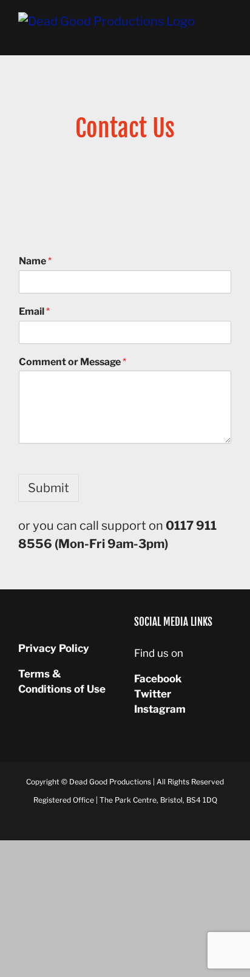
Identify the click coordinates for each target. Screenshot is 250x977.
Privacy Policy (53, 648)
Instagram (160, 709)
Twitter (152, 694)
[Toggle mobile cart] (205, 36)
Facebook (157, 679)
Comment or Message (72, 362)
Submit (48, 488)
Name (35, 261)
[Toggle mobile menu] (227, 36)
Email (34, 311)
